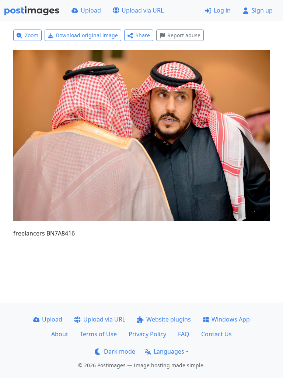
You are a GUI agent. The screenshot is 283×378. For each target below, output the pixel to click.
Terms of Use (98, 334)
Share (143, 35)
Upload (91, 10)
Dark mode (119, 351)
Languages (169, 351)
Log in (222, 10)
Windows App (231, 319)
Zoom (31, 35)
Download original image (87, 35)
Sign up (262, 10)
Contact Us (216, 334)
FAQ (183, 334)
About (59, 334)
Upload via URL (143, 10)
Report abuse (183, 35)
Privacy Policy (147, 334)
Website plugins (168, 319)
